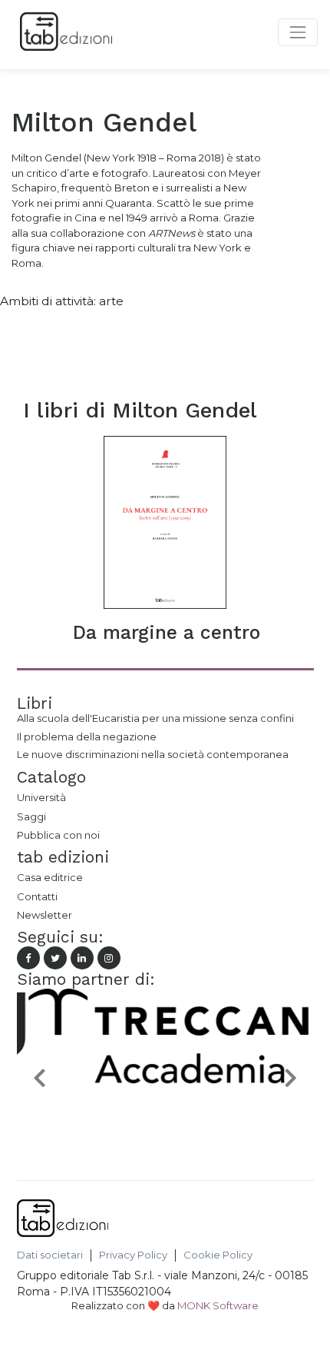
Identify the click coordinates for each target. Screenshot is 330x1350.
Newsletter (44, 915)
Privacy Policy (133, 1255)
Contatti (37, 896)
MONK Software (218, 1305)
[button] (39, 1077)
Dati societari (50, 1255)
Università (41, 797)
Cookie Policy (217, 1255)
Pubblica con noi (58, 835)
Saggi (31, 816)
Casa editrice (50, 877)
